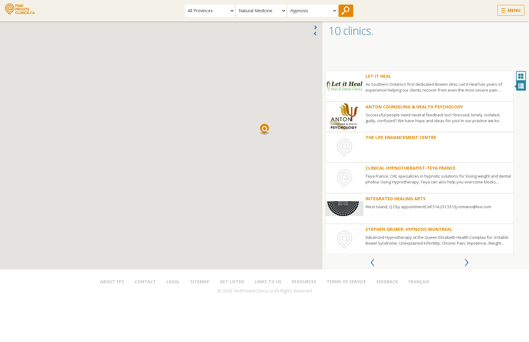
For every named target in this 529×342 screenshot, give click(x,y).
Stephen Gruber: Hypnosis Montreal (409, 229)
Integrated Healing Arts (396, 198)
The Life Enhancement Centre (401, 137)
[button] (264, 129)
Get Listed (232, 281)
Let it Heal (378, 76)
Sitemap (199, 281)
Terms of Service (346, 281)
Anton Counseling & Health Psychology (414, 107)
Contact (145, 281)
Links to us (268, 281)
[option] (419, 162)
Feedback (387, 281)
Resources (304, 281)
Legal (173, 281)
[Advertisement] (425, 55)
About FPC (112, 281)
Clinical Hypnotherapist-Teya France (411, 168)
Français (418, 281)
